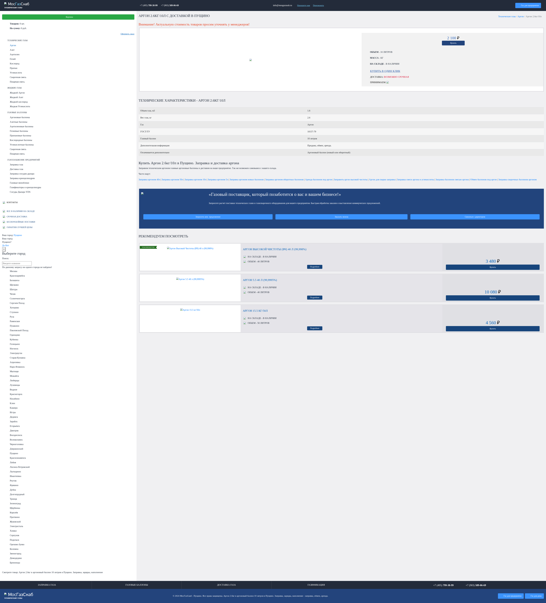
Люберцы (14, 380)
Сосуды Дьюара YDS (20, 192)
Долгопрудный (17, 494)
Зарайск (13, 421)
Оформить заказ (127, 34)
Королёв (14, 512)
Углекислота (16, 72)
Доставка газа (16, 169)
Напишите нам (303, 5)
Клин (12, 403)
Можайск (14, 376)
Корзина (69, 17)
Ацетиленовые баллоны (21, 126)
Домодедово (16, 558)
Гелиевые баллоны (19, 131)
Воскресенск (16, 435)
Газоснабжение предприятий (23, 160)
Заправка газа (16, 164)
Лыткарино (15, 471)
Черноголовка (16, 444)
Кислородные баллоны (21, 140)
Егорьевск (15, 426)
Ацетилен (14, 54)
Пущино (18, 235)
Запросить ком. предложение (208, 217)
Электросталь (16, 526)
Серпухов (14, 535)
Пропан (13, 68)
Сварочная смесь (18, 77)
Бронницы (15, 562)
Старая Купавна (17, 358)
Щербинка (15, 508)
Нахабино (14, 398)
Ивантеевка (15, 476)
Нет (7, 245)
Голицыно (15, 344)
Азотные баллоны (18, 122)
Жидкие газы (14, 88)
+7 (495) (149, 5)
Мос (18, 596)
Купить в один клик (385, 71)
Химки (13, 531)
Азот (12, 50)
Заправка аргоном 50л (172, 179)
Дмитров (14, 430)
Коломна (14, 549)
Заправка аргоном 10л (195, 179)
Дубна (13, 490)
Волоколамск (16, 439)
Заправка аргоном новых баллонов (247, 179)
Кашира (13, 408)
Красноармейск (17, 276)
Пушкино (14, 326)
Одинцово (15, 335)
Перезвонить (318, 5)
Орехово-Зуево (17, 544)
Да (3, 245)
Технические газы (17, 40)
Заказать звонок (341, 217)
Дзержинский (16, 449)
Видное (13, 389)
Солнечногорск (17, 298)
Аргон (13, 45)
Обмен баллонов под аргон (483, 179)
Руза (12, 317)
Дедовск (14, 417)
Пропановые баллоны (20, 135)
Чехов (12, 294)
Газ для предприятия (530, 5)
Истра (13, 412)
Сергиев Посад (17, 303)
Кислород (14, 63)
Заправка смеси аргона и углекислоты (415, 179)
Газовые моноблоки (19, 183)
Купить (453, 43)
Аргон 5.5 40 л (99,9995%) (260, 280)
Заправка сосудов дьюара (22, 173)
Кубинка (14, 339)
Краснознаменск (18, 458)
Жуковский (15, 521)
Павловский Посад (19, 330)
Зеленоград (15, 503)
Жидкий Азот (16, 97)
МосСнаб (16, 6)
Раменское (15, 321)
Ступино (14, 312)
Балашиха (14, 280)
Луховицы (15, 385)
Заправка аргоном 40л (149, 179)
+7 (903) (170, 5)
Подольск (14, 540)
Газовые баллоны (17, 112)
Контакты (12, 202)
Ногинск (14, 348)
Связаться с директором (475, 217)
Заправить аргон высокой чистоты (350, 179)
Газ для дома (536, 596)
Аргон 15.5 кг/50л (255, 310)
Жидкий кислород (19, 102)
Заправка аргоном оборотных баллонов (284, 179)
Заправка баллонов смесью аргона (452, 179)
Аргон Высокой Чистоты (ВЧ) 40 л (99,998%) (274, 249)
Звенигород (15, 553)
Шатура (13, 289)
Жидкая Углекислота (20, 106)
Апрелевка (15, 362)
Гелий (13, 59)
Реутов (13, 480)
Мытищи (14, 371)
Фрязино (14, 485)
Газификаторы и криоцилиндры (25, 187)
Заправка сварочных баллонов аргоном (517, 179)
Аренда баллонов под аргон (318, 179)
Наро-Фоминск (17, 367)
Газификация (316, 585)
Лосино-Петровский (20, 467)
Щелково (14, 285)
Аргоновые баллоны (20, 117)
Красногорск (16, 394)
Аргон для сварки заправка (382, 179)
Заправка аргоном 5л (218, 179)
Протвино (15, 517)
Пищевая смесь (17, 82)
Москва (13, 271)
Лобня (13, 462)
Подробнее (314, 267)
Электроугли (16, 353)
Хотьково (14, 307)
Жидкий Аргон (17, 93)
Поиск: (5, 258)
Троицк (13, 499)
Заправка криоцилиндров (22, 178)
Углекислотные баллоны (22, 144)
